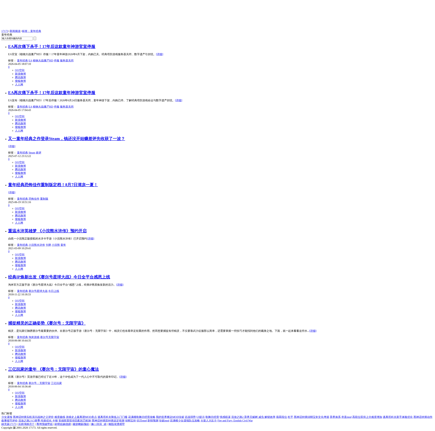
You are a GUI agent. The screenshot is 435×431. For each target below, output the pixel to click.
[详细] (159, 54)
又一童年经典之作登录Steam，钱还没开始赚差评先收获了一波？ (66, 138)
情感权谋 (225, 417)
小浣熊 (56, 244)
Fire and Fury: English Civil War (235, 420)
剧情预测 (152, 420)
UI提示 (200, 417)
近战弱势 (190, 417)
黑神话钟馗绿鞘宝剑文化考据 (311, 417)
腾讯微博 (20, 77)
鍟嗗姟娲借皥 (63, 424)
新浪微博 (20, 73)
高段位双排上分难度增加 (367, 417)
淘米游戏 (34, 337)
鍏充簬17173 (8, 424)
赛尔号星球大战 (38, 291)
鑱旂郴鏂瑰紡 (81, 424)
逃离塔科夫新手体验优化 (398, 417)
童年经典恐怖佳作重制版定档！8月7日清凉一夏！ (53, 184)
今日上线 (53, 291)
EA (30, 60)
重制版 (44, 198)
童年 (63, 244)
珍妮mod (164, 420)
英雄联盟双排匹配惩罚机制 (74, 420)
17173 (4, 31)
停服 (56, 60)
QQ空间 (19, 70)
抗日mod (142, 420)
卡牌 (48, 244)
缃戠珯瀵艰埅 (116, 424)
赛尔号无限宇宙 (49, 337)
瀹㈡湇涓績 (99, 424)
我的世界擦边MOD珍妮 (170, 417)
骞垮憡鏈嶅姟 (44, 424)
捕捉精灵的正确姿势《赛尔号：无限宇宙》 (47, 323)
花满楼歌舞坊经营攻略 (141, 417)
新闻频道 (15, 31)
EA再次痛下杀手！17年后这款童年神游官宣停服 (51, 46)
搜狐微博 (20, 80)
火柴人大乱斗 (209, 420)
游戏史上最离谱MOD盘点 (81, 417)
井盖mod (346, 417)
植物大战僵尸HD (43, 60)
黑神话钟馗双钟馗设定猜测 (108, 420)
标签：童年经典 (31, 31)
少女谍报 (6, 417)
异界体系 (335, 417)
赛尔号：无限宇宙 (39, 383)
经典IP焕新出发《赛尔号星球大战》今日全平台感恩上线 (59, 277)
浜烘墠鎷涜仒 (26, 424)
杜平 (290, 417)
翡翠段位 (281, 417)
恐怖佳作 (34, 198)
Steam (32, 152)
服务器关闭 (67, 60)
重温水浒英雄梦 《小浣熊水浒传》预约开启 (47, 231)
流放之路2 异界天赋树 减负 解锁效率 (253, 417)
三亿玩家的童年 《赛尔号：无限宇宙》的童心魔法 (53, 369)
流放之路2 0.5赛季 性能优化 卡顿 (38, 420)
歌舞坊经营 (212, 417)
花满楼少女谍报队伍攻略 (185, 420)
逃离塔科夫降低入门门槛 (112, 417)
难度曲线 (59, 417)
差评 (38, 152)
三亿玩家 (56, 383)
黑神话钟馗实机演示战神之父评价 (33, 417)
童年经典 (22, 60)
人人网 (19, 84)
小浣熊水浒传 (37, 244)
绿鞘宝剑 (130, 420)
